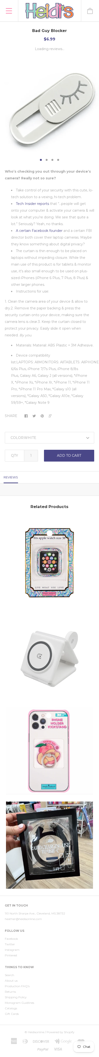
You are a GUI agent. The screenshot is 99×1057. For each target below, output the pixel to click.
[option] (49, 106)
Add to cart (69, 455)
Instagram (12, 950)
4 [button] (58, 160)
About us (11, 980)
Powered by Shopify (60, 1032)
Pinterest (11, 955)
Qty (14, 455)
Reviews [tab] (11, 477)
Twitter (10, 944)
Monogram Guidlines (19, 1003)
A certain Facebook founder (39, 230)
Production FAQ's (17, 986)
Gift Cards (12, 1014)
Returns (10, 991)
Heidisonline (36, 1032)
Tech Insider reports (32, 204)
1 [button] (41, 160)
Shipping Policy (16, 997)
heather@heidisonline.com (23, 919)
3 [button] (52, 160)
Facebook (11, 938)
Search (9, 975)
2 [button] (47, 160)
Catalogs (11, 1008)
